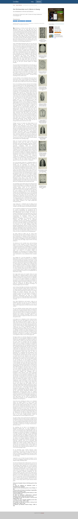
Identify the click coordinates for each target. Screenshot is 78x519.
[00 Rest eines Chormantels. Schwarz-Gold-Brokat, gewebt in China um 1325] (42, 38)
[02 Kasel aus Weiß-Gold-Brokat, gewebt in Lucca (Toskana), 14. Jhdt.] (42, 70)
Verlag (32, 1)
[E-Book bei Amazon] (56, 21)
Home (14, 5)
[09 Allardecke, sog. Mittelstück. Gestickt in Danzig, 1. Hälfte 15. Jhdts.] (42, 184)
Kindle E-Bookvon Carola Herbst (57, 28)
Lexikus (15, 2)
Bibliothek (39, 1)
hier (55, 37)
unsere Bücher (51, 24)
